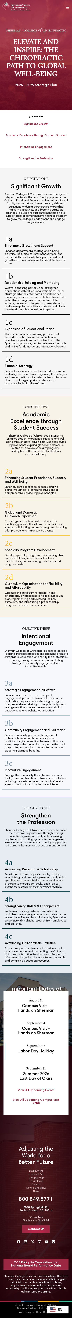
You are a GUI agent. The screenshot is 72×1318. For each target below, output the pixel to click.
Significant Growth (36, 124)
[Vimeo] (53, 1241)
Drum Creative (44, 1312)
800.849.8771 (36, 1199)
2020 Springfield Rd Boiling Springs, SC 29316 (36, 1209)
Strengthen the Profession (36, 158)
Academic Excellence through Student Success (36, 135)
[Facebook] (18, 1241)
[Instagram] (39, 1241)
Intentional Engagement (36, 147)
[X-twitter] (32, 1241)
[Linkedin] (25, 1241)
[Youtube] (46, 1241)
